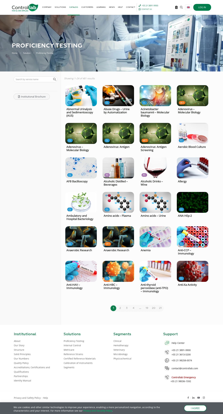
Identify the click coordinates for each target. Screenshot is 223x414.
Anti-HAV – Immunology (74, 286)
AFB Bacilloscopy (77, 181)
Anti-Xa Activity (187, 285)
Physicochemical (122, 358)
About (17, 341)
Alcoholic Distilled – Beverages (116, 182)
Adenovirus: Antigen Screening (154, 148)
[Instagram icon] (204, 397)
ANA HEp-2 (185, 216)
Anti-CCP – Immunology (186, 251)
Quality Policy (21, 363)
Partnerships (21, 376)
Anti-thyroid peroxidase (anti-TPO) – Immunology (154, 288)
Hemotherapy (120, 345)
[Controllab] (25, 7)
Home (14, 53)
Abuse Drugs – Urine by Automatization (117, 110)
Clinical (117, 341)
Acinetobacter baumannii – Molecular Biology (155, 112)
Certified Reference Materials (80, 358)
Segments (69, 367)
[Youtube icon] (199, 397)
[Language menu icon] (188, 7)
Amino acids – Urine (153, 216)
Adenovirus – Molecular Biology (189, 110)
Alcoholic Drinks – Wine (152, 182)
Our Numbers (21, 358)
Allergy (182, 181)
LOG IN (202, 7)
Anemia (146, 250)
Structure (19, 349)
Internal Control (72, 345)
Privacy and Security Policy (97, 410)
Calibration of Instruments (78, 363)
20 (153, 308)
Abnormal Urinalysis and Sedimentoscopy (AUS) (79, 112)
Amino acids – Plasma (117, 216)
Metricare (69, 349)
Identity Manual (22, 380)
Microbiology (120, 354)
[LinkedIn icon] (193, 397)
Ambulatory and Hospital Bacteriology (79, 217)
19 (147, 308)
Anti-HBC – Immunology (112, 286)
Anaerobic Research (79, 250)
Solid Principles (22, 354)
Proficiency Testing (74, 341)
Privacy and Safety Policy (27, 397)
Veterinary (119, 349)
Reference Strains (73, 354)
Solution (27, 53)
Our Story (19, 345)
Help (45, 397)
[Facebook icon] (188, 397)
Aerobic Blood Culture (192, 147)
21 (160, 308)
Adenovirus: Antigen (116, 147)
